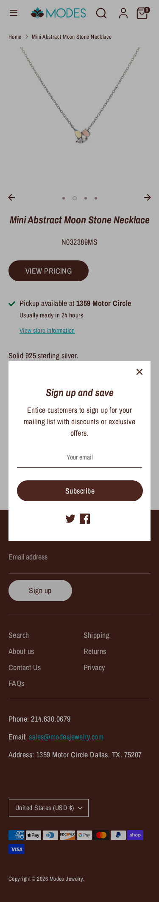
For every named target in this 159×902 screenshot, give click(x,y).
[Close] (139, 372)
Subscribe (80, 490)
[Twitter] (70, 519)
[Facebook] (85, 519)
